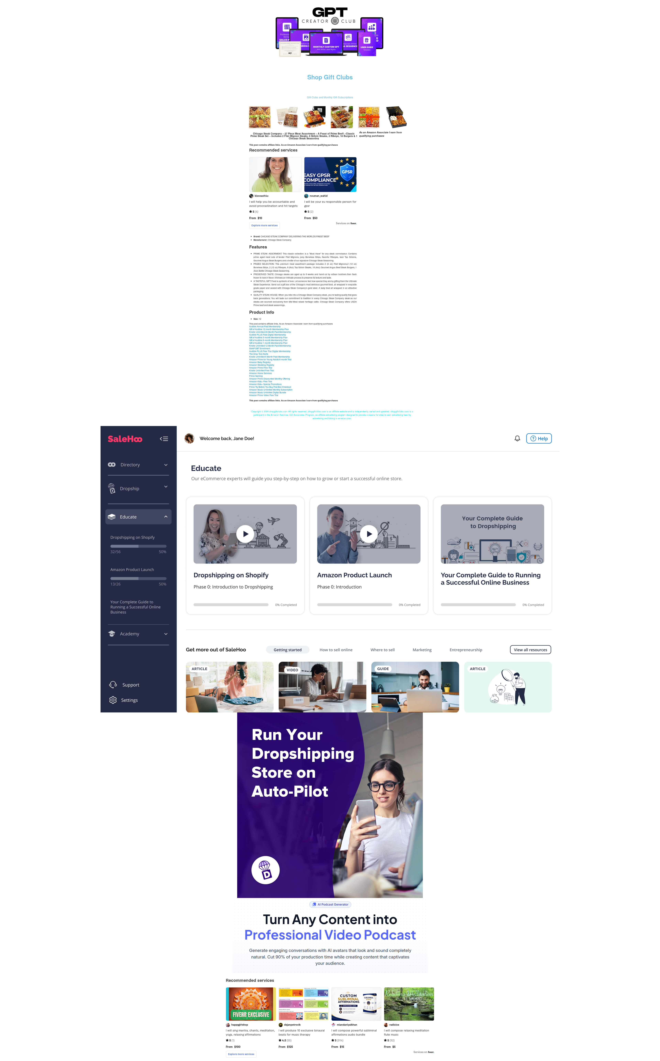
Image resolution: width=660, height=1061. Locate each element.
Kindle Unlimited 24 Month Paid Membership (270, 331)
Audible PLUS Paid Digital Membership (267, 334)
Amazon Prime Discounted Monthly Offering (269, 378)
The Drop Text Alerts (258, 353)
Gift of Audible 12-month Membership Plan (269, 329)
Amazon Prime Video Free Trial (263, 395)
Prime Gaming (256, 375)
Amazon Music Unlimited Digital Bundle (267, 392)
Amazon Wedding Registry (261, 364)
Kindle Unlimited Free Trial (261, 370)
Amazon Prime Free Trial (260, 367)
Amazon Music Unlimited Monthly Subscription (271, 389)
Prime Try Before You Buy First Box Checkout (270, 386)
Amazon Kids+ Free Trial (260, 381)
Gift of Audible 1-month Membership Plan (268, 342)
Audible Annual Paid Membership (265, 326)
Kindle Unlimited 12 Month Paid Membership (270, 345)
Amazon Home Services (260, 373)
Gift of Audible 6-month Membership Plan (268, 340)
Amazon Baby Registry (260, 362)
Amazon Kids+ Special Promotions (265, 384)
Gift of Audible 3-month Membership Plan (268, 337)
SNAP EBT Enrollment (259, 348)
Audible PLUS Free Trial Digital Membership (269, 351)
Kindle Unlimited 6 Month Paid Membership (269, 356)
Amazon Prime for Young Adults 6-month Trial (270, 359)
